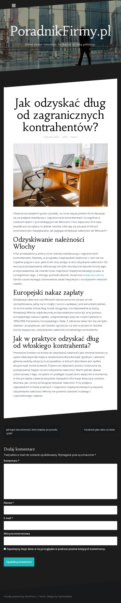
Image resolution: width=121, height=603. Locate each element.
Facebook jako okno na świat (99, 429)
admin (65, 137)
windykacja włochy (93, 275)
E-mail (8, 518)
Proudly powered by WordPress (20, 596)
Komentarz (11, 460)
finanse (74, 137)
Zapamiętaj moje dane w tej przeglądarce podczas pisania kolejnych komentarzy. (56, 549)
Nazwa (9, 503)
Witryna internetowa (17, 533)
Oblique (51, 596)
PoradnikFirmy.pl (60, 31)
